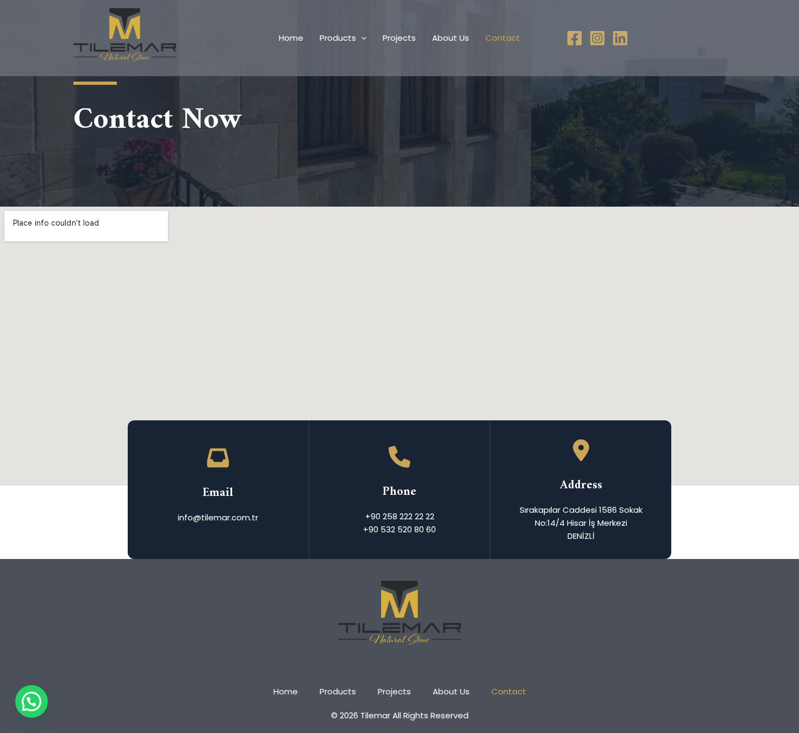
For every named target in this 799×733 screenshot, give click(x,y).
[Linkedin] (620, 38)
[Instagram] (597, 38)
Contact (502, 38)
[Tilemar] (124, 37)
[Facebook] (574, 38)
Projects (399, 38)
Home (291, 38)
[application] (361, 38)
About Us (450, 38)
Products (338, 38)
